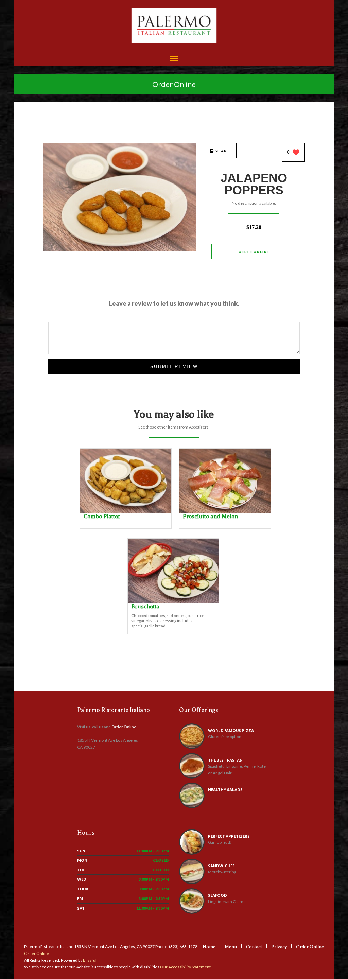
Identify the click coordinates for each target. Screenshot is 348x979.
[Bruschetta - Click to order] (173, 601)
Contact (254, 947)
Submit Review (174, 366)
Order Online (174, 84)
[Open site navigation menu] (174, 59)
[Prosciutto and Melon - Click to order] (225, 511)
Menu (231, 947)
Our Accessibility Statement (185, 966)
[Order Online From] (119, 249)
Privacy (279, 947)
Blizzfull (90, 960)
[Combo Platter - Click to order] (125, 511)
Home (209, 947)
